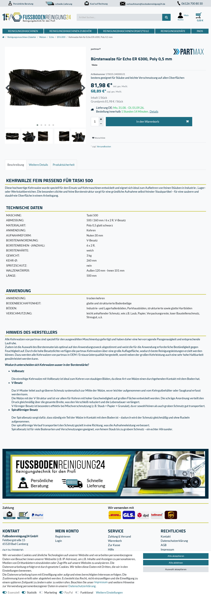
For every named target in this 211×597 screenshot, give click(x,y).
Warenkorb (115, 540)
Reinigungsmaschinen (23, 30)
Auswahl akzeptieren (175, 569)
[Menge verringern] (101, 124)
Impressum (101, 582)
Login (58, 540)
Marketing (50, 592)
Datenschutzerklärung (174, 540)
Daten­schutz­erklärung (82, 586)
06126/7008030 (12, 550)
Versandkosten (103, 146)
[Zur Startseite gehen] (3, 37)
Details (154, 111)
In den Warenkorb (147, 121)
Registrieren (62, 536)
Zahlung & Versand (119, 536)
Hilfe (111, 549)
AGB (163, 545)
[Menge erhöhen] (101, 119)
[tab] (16, 165)
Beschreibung (15, 164)
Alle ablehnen (176, 562)
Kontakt (166, 536)
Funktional (86, 592)
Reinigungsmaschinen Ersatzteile (126, 30)
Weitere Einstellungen (109, 592)
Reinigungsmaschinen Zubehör (70, 30)
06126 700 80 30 (192, 3)
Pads (200, 30)
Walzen (42, 37)
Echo (51, 37)
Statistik (32, 592)
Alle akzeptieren (176, 555)
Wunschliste (99, 138)
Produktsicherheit (64, 164)
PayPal (68, 592)
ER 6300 (61, 37)
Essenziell (13, 592)
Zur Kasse (114, 545)
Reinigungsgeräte (173, 30)
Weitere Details (38, 164)
